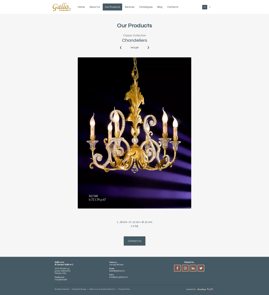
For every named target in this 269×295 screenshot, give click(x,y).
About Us (95, 7)
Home (81, 7)
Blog (160, 7)
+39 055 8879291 (116, 264)
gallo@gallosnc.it (117, 271)
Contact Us (134, 241)
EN (205, 7)
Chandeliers (134, 40)
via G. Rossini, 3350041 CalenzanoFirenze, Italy (62, 271)
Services (129, 7)
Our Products (112, 7)
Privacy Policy (124, 289)
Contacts (172, 7)
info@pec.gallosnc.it (118, 277)
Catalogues (146, 7)
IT (210, 7)
